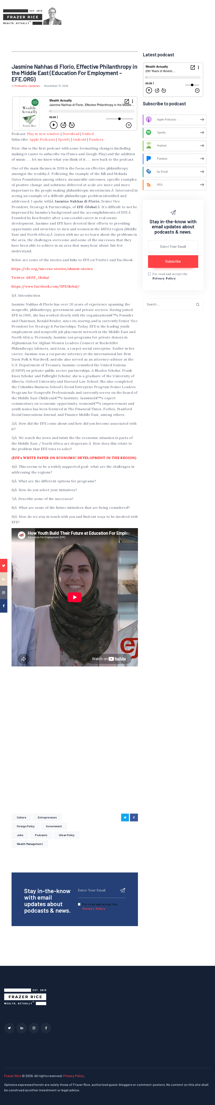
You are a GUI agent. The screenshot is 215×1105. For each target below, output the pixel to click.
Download (71, 134)
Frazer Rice (12, 1076)
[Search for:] (173, 304)
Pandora (96, 139)
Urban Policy (66, 835)
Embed (88, 134)
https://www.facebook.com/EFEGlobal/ (46, 286)
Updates (34, 85)
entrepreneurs (47, 817)
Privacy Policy (94, 909)
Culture (21, 817)
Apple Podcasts (42, 139)
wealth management (30, 844)
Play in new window (43, 134)
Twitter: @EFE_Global (30, 277)
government (54, 826)
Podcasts (21, 85)
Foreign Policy (25, 826)
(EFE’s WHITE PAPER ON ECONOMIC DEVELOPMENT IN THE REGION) (74, 458)
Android (79, 139)
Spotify (64, 139)
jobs (20, 835)
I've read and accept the (99, 906)
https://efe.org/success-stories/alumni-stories (52, 269)
